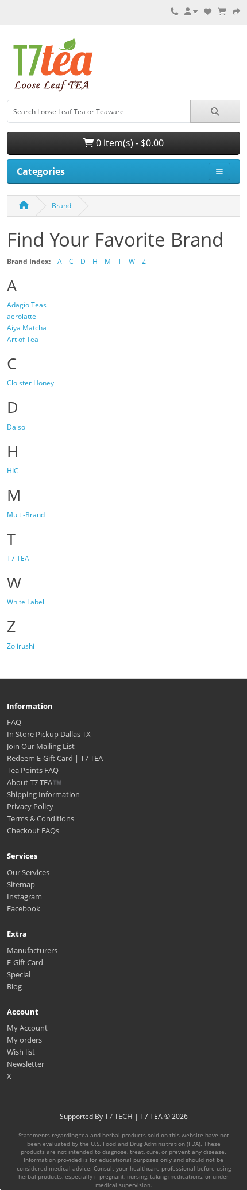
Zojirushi (20, 646)
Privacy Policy (30, 806)
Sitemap (21, 884)
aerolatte (21, 316)
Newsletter (25, 1064)
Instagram (24, 896)
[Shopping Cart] (222, 11)
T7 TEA (18, 558)
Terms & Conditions (40, 818)
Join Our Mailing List (41, 746)
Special (18, 974)
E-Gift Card (25, 962)
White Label (25, 602)
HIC (12, 470)
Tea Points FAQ (33, 770)
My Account (27, 1028)
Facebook (23, 908)
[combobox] (99, 111)
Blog (14, 986)
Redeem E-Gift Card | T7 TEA (55, 758)
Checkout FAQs (33, 830)
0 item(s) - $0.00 (129, 142)
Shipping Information (43, 794)
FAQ (14, 722)
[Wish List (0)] (207, 11)
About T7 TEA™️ (34, 782)
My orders (24, 1040)
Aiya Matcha (27, 328)
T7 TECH (119, 1116)
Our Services (28, 872)
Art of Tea (22, 339)
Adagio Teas (27, 305)
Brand (61, 205)
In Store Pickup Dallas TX (49, 734)
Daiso (16, 427)
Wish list (21, 1052)
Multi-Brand (26, 515)
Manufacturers (32, 950)
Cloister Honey (30, 383)
